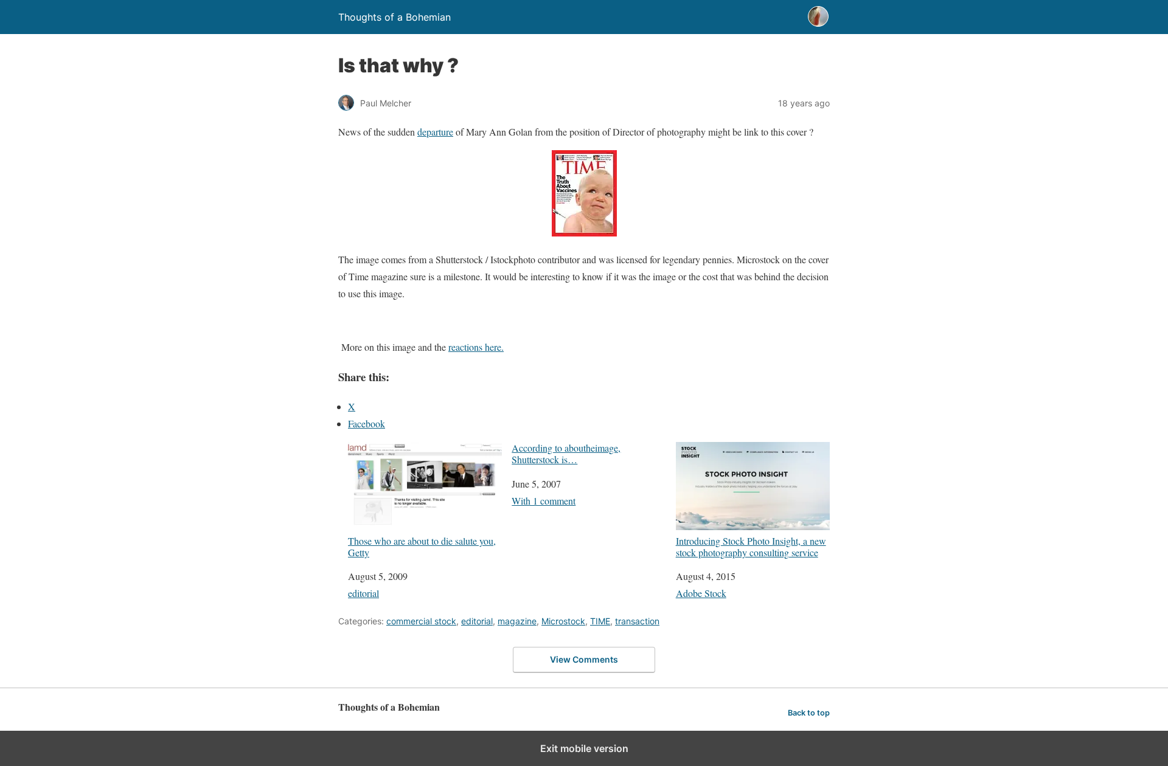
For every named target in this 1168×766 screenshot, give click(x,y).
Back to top (809, 712)
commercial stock (421, 621)
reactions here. (476, 346)
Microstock (563, 621)
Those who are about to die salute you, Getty (422, 546)
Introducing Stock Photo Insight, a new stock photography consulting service (751, 546)
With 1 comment (543, 500)
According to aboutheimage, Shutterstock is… (566, 453)
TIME (600, 621)
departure (435, 131)
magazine (517, 621)
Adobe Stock (701, 593)
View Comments (584, 659)
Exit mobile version (584, 748)
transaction (637, 621)
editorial (363, 593)
